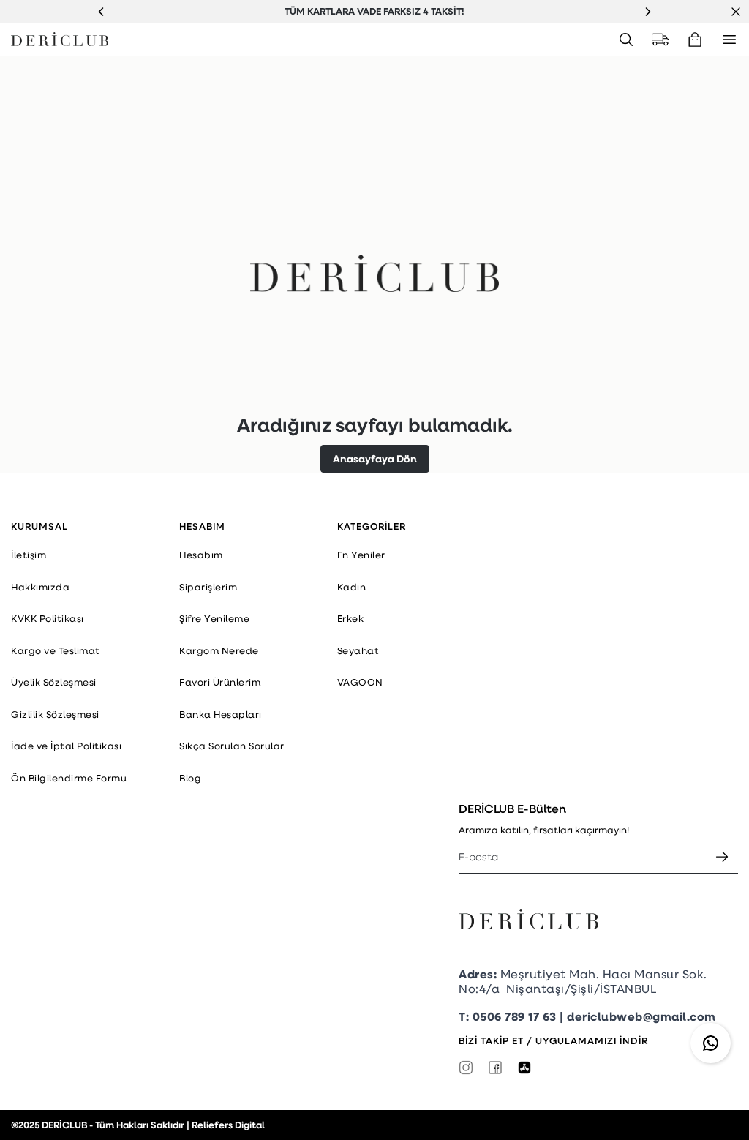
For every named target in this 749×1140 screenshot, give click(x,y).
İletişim (28, 554)
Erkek (350, 618)
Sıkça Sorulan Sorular (232, 745)
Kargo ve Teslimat (55, 650)
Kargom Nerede (219, 650)
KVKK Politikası (47, 618)
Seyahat (358, 650)
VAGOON (360, 682)
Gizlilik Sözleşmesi (55, 714)
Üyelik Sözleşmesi (54, 682)
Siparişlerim (208, 587)
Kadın (351, 587)
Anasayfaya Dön (375, 458)
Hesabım (201, 554)
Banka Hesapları (220, 714)
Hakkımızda (40, 587)
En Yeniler (361, 554)
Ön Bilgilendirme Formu (69, 778)
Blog (190, 778)
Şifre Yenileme (214, 618)
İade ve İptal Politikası (66, 745)
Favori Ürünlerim (219, 682)
